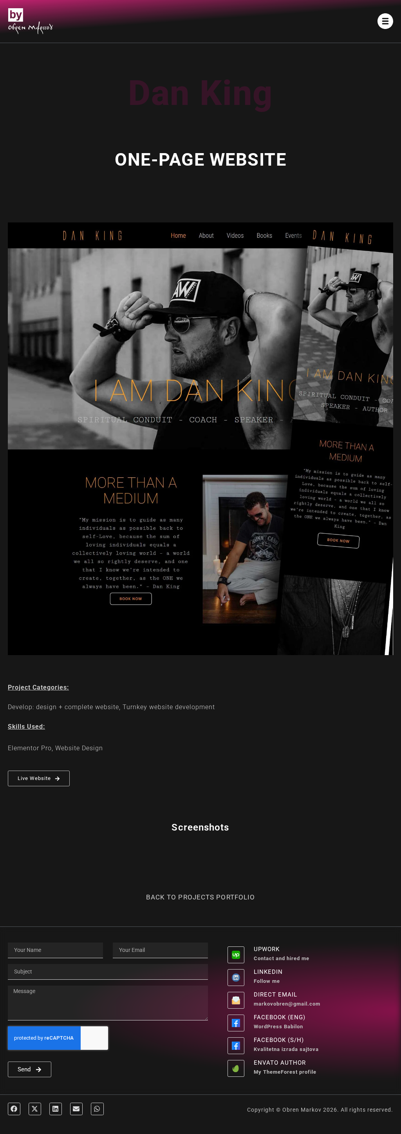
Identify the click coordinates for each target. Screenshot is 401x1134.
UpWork (267, 949)
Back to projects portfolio (200, 897)
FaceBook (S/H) (279, 1040)
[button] (14, 1109)
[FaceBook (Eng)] (236, 1023)
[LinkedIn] (236, 977)
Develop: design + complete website (63, 707)
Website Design (79, 748)
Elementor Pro (30, 748)
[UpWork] (236, 954)
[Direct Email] (236, 1000)
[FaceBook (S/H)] (236, 1045)
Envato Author (280, 1062)
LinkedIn (268, 971)
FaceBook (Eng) (279, 1017)
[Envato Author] (236, 1068)
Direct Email (275, 994)
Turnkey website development (169, 707)
